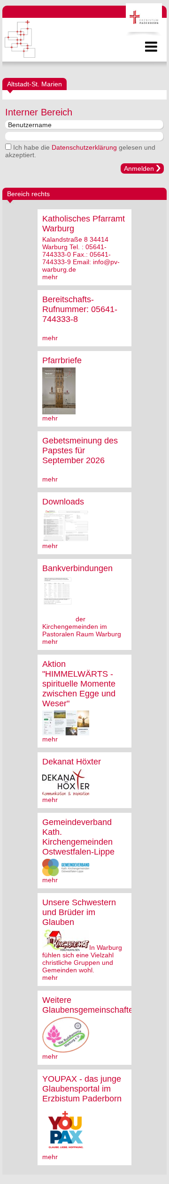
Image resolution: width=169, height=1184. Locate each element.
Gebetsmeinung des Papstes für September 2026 (80, 450)
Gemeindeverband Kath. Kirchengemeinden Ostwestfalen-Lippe (78, 836)
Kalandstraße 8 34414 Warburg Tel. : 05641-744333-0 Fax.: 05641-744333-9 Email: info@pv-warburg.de (81, 254)
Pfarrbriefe (62, 360)
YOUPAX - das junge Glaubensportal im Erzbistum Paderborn (82, 1088)
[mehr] (59, 410)
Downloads (63, 501)
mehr (50, 277)
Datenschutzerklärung (84, 147)
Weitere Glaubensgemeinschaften (90, 1005)
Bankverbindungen (77, 568)
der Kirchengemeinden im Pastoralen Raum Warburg (81, 626)
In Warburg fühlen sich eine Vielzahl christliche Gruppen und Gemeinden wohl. (82, 959)
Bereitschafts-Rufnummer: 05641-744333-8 (79, 309)
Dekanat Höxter (71, 761)
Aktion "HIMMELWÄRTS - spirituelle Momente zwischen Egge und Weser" (78, 683)
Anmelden (139, 168)
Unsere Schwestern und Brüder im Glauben (79, 912)
